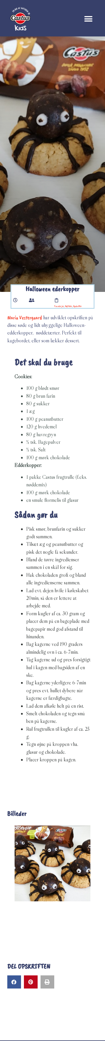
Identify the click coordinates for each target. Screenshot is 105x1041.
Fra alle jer (59, 306)
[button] (88, 19)
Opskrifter (77, 306)
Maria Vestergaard (24, 317)
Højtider (68, 306)
